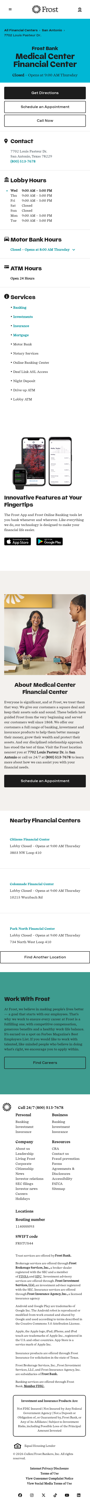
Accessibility (62, 1179)
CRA (55, 1149)
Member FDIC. (34, 1386)
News (19, 1174)
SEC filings (24, 1184)
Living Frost (25, 1159)
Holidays (22, 1199)
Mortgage (21, 335)
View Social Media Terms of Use (49, 1484)
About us (22, 1149)
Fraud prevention (66, 1159)
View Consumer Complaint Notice (49, 1479)
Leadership (24, 1154)
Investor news (26, 1189)
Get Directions (45, 93)
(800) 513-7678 (23, 161)
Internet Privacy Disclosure (49, 1469)
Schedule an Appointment (45, 107)
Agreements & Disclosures (67, 1171)
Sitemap (58, 1189)
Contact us (60, 1154)
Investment (31, 1127)
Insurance (21, 326)
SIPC (38, 1276)
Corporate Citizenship (31, 1166)
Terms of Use (50, 1474)
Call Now (45, 121)
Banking (20, 308)
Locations (24, 1211)
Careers (21, 1194)
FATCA (57, 1184)
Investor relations (29, 1179)
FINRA (24, 1276)
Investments (23, 317)
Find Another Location (45, 957)
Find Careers (45, 1063)
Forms (57, 1164)
